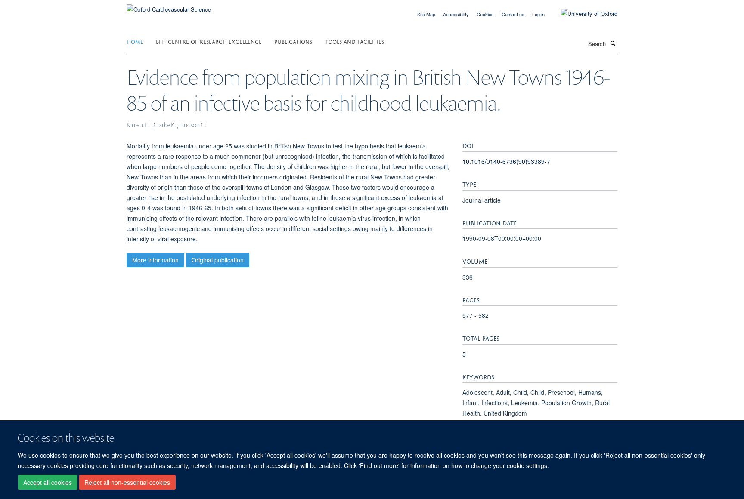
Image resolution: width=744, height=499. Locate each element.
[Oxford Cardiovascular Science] (169, 6)
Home (135, 41)
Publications (293, 41)
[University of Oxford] (582, 14)
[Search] (612, 43)
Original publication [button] (218, 260)
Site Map (426, 14)
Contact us (513, 14)
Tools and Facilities (354, 41)
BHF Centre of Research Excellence (209, 41)
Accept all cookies (47, 482)
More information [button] (155, 260)
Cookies (485, 14)
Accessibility (456, 14)
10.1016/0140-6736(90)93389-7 (506, 161)
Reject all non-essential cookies (127, 482)
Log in (538, 14)
